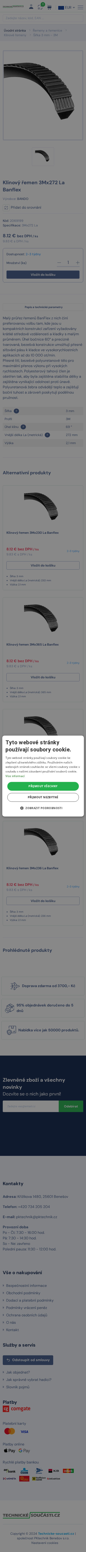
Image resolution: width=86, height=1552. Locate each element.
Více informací (15, 776)
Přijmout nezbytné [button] (43, 797)
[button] (43, 808)
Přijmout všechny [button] (42, 786)
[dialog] (43, 776)
